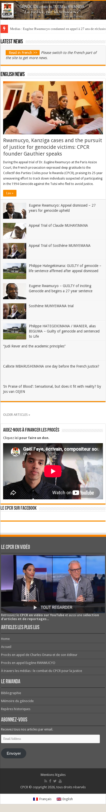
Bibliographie (11, 693)
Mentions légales (53, 775)
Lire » (9, 193)
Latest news (12, 42)
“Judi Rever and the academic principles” (34, 346)
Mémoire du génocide (17, 701)
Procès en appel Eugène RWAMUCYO (28, 663)
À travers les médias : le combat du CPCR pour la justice (41, 671)
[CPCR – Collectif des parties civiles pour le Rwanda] (53, 10)
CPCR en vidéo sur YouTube (42, 615)
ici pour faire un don (31, 438)
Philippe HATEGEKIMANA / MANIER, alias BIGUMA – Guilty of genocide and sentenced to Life (64, 331)
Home (5, 639)
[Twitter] (55, 781)
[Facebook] (50, 781)
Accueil (6, 647)
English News (13, 75)
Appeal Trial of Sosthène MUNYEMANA (60, 245)
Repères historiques (15, 709)
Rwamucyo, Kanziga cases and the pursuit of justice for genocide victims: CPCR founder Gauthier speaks (52, 147)
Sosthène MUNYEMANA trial (51, 306)
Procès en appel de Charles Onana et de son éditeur (39, 655)
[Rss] (46, 781)
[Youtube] (60, 781)
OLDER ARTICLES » (16, 415)
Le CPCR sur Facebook (19, 508)
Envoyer (14, 753)
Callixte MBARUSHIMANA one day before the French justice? (51, 366)
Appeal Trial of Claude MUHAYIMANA (58, 225)
